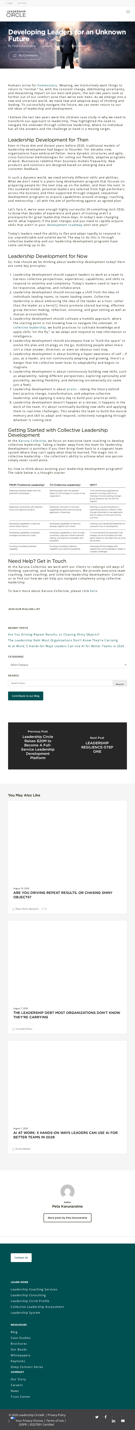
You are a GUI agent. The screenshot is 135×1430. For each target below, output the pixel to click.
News (15, 1391)
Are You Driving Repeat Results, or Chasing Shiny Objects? (54, 634)
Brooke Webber (23, 1148)
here (93, 591)
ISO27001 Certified (42, 1424)
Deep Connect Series (27, 1367)
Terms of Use (55, 1421)
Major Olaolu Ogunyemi (27, 908)
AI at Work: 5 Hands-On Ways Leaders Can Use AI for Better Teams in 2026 (66, 646)
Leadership (79, 46)
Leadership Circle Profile (30, 1301)
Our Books (19, 1349)
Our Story (18, 1379)
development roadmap (65, 225)
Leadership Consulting (28, 1295)
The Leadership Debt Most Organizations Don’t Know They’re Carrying (63, 640)
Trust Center (21, 1397)
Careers (17, 1385)
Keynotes (18, 1361)
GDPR (23, 1424)
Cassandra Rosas (23, 1028)
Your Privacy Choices (29, 1421)
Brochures (19, 1344)
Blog (14, 1332)
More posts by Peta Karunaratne (67, 1217)
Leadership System (25, 1313)
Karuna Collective (32, 441)
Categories (16, 656)
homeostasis (47, 85)
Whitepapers (21, 1355)
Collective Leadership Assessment (37, 1307)
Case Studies (21, 1338)
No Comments (28, 55)
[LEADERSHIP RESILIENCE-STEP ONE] (97, 745)
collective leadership (29, 327)
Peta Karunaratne (24, 46)
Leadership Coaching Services (34, 1289)
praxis (72, 389)
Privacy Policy (57, 1415)
